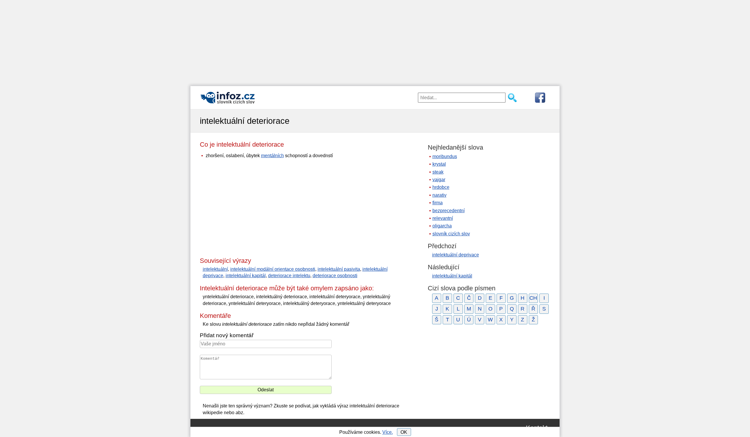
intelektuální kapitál (246, 275)
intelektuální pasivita (339, 269)
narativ (439, 195)
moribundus (444, 156)
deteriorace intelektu (289, 275)
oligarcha (442, 225)
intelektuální (215, 269)
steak (438, 171)
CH (533, 298)
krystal (439, 164)
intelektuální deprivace (455, 254)
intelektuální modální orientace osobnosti (272, 269)
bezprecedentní (448, 210)
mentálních (272, 155)
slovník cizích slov (451, 233)
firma (437, 202)
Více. (387, 432)
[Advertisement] (375, 41)
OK (403, 432)
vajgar (438, 179)
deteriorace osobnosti (335, 275)
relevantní (442, 218)
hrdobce (440, 187)
